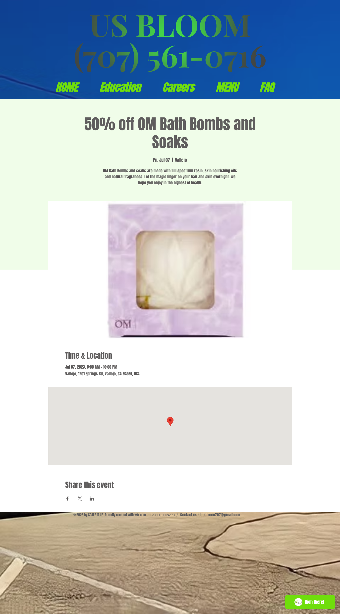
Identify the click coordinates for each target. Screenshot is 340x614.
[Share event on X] (79, 499)
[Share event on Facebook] (67, 499)
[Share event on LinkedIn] (92, 499)
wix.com (140, 514)
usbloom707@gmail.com (221, 514)
